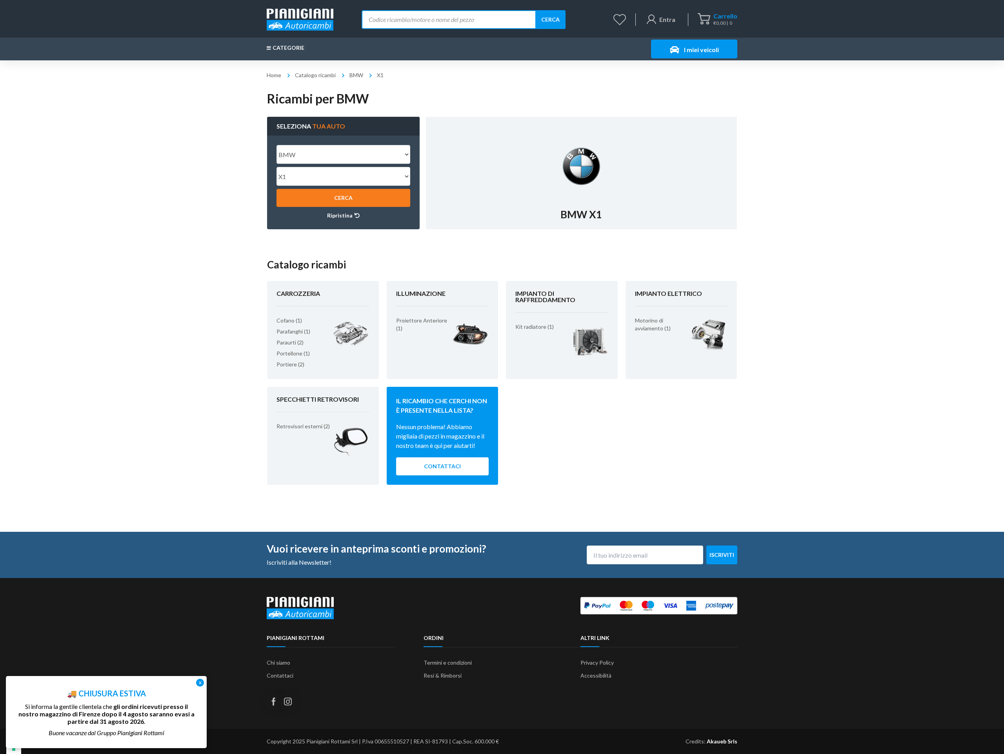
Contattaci (442, 466)
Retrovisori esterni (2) (303, 426)
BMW (356, 75)
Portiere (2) (290, 364)
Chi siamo (278, 662)
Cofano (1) (289, 320)
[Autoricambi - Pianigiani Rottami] (300, 18)
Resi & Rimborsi (443, 675)
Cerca (550, 19)
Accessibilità (595, 675)
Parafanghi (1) (293, 331)
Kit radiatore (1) (534, 326)
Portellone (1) (293, 353)
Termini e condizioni (448, 662)
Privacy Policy (597, 662)
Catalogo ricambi (315, 75)
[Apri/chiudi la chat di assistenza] (983, 734)
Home (274, 75)
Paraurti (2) (290, 342)
